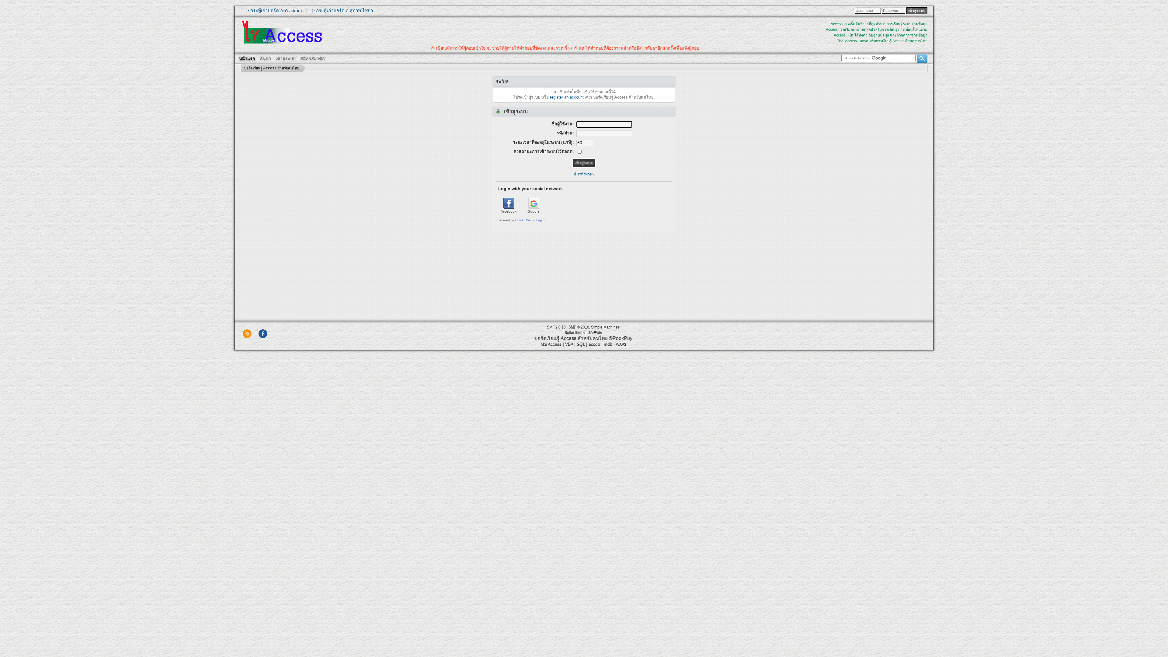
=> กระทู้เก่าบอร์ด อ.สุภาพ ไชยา (341, 10)
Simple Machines (605, 327)
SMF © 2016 (578, 327)
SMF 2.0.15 (556, 327)
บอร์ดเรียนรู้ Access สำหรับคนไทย (571, 338)
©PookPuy (620, 338)
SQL (581, 344)
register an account (567, 97)
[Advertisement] (583, 273)
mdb (608, 344)
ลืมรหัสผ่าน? (584, 174)
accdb (594, 344)
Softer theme (575, 332)
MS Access (551, 344)
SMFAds (595, 332)
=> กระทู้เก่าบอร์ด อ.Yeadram (273, 10)
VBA (569, 344)
